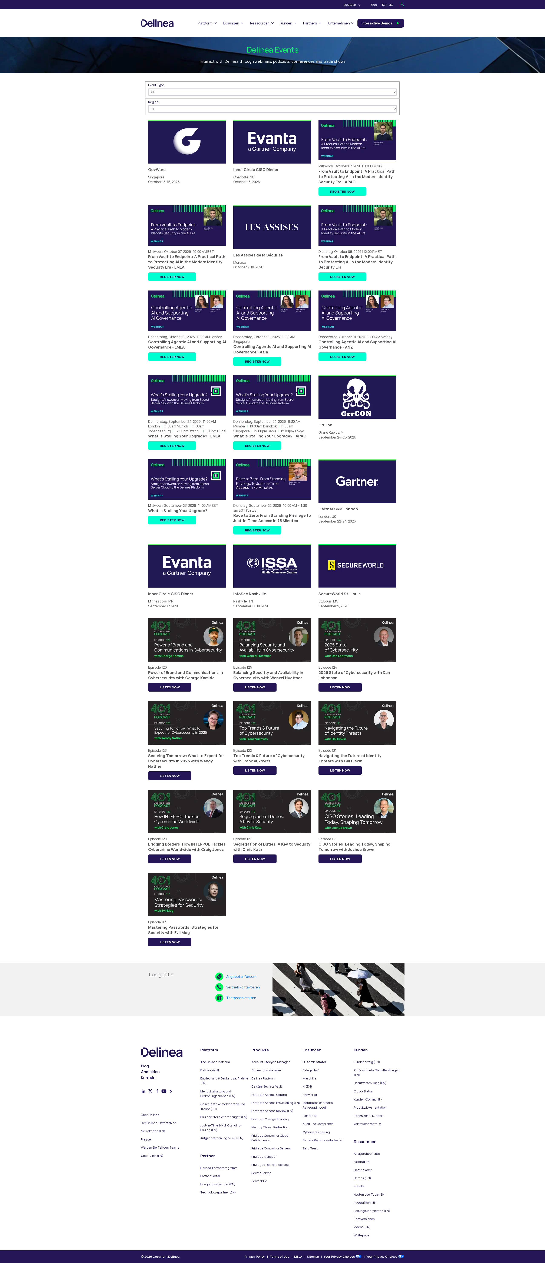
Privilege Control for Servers (271, 1148)
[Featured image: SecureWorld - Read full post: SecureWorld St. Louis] (357, 588)
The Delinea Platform (215, 1062)
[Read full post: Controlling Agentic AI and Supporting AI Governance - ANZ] (357, 332)
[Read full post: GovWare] (187, 164)
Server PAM (259, 1181)
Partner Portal (210, 1176)
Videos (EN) (362, 1227)
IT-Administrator (314, 1062)
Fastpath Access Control (269, 1095)
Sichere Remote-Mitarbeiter (323, 1140)
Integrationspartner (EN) (217, 1184)
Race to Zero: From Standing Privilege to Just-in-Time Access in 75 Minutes (272, 518)
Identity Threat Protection (269, 1127)
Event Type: (156, 85)
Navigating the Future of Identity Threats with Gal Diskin (350, 758)
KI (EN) (307, 1086)
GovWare (157, 169)
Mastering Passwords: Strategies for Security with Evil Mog (183, 930)
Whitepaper (362, 1235)
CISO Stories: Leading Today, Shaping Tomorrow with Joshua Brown (354, 847)
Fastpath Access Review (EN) (272, 1111)
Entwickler (310, 1095)
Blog (374, 5)
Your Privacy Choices (340, 1256)
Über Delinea (150, 1115)
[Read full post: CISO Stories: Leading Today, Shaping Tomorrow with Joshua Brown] (357, 834)
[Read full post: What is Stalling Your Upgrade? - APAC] (272, 416)
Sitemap (313, 1256)
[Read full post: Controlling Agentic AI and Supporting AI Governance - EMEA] (187, 332)
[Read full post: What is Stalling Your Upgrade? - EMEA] (187, 416)
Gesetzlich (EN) (152, 1156)
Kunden (286, 23)
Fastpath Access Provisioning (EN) (275, 1103)
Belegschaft (311, 1070)
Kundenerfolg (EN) (367, 1062)
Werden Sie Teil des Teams (160, 1147)
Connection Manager (266, 1070)
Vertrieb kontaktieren (243, 987)
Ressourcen (260, 23)
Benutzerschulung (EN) (370, 1083)
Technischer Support (369, 1116)
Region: (153, 102)
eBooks (359, 1186)
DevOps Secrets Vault (266, 1086)
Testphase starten (241, 997)
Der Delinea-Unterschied (158, 1123)
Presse (146, 1139)
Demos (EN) (362, 1178)
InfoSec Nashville (249, 593)
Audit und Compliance (318, 1124)
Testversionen (364, 1219)
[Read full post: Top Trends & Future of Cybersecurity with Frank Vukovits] (272, 745)
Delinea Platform (263, 1078)
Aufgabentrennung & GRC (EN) (222, 1138)
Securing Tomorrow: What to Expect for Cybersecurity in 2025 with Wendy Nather (186, 761)
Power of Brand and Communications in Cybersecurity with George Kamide (185, 675)
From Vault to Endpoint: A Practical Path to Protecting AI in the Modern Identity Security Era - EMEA (186, 262)
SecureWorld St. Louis (339, 593)
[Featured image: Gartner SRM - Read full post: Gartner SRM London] (357, 504)
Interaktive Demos (376, 23)
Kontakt (387, 5)
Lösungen (231, 23)
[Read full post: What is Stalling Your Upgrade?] (187, 500)
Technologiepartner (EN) (218, 1192)
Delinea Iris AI (209, 1070)
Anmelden (150, 1071)
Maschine (309, 1078)
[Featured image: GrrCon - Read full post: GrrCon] (357, 420)
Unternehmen (339, 23)
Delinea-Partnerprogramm (218, 1168)
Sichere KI (309, 1116)
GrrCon (325, 424)
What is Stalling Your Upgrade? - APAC (269, 436)
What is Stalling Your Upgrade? (177, 510)
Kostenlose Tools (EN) (370, 1194)
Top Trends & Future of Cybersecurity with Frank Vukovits (269, 758)
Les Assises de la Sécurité (258, 255)
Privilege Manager (264, 1157)
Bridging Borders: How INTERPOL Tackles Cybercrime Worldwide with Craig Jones (187, 847)
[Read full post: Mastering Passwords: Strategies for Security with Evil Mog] (187, 917)
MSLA (298, 1256)
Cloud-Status (363, 1091)
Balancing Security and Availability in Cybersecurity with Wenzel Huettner (268, 675)
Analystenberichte (367, 1154)
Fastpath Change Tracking (270, 1119)
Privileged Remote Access (270, 1165)
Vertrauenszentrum (367, 1124)
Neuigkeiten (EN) (153, 1131)
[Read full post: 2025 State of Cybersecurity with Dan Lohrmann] (357, 662)
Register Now (342, 191)
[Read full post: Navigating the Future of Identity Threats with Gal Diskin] (357, 745)
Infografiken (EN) (366, 1202)
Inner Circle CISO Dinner (255, 169)
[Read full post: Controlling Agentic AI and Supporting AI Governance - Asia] (272, 332)
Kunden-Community (368, 1099)
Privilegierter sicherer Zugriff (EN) (223, 1117)
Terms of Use (279, 1256)
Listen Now (170, 687)
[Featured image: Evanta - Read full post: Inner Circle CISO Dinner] (272, 164)
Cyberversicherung (316, 1132)
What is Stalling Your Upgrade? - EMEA (184, 436)
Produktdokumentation (370, 1107)
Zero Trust (310, 1148)
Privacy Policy (254, 1256)
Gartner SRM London (338, 508)
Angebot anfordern (241, 976)
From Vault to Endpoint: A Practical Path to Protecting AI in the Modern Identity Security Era (357, 262)
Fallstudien (361, 1162)
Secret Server (261, 1173)
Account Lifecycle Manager (270, 1062)
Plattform (205, 23)
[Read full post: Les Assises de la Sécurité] (272, 250)
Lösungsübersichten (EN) (372, 1211)
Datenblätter (363, 1170)
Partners (310, 23)
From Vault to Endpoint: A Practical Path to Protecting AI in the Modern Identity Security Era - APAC (357, 176)
